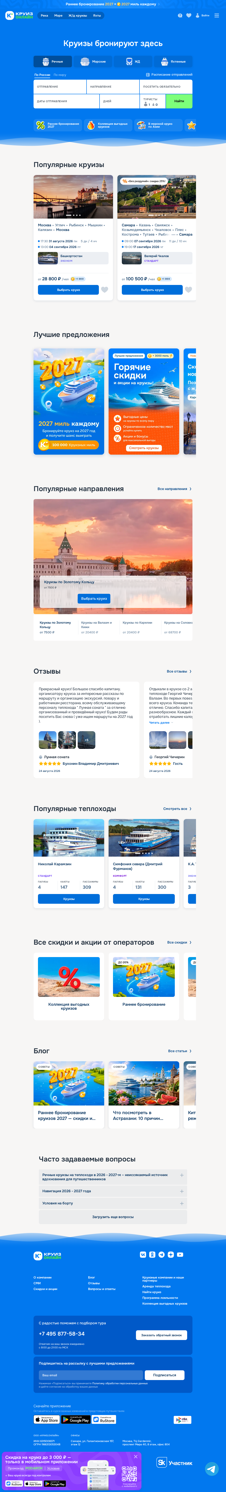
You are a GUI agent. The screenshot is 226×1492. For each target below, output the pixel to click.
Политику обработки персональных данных (120, 1383)
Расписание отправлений (171, 75)
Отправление (47, 86)
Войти (205, 15)
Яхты (97, 15)
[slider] (113, 401)
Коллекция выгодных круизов (164, 1303)
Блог (91, 1277)
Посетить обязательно (161, 86)
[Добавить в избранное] (105, 290)
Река (44, 15)
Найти (179, 101)
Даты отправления (52, 101)
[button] (60, 87)
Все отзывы (177, 671)
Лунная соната (56, 757)
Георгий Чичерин (169, 757)
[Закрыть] (136, 1456)
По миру (60, 75)
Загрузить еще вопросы (113, 1217)
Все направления (172, 489)
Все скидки (177, 942)
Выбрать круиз (68, 290)
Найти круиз (151, 1292)
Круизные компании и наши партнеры (163, 1279)
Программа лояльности (160, 1297)
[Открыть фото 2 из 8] (67, 740)
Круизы (69, 899)
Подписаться (164, 1375)
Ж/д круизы (78, 15)
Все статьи (177, 1051)
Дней (107, 101)
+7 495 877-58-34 (62, 1333)
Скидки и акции (45, 1288)
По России (42, 75)
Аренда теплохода (156, 1286)
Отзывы (94, 1283)
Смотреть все (175, 809)
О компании (42, 1277)
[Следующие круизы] (211, 240)
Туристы (150, 99)
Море (58, 15)
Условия (53, 1468)
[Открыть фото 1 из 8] (47, 740)
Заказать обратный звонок (161, 1335)
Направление (100, 86)
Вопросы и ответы (101, 1288)
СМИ (37, 1283)
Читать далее (159, 722)
